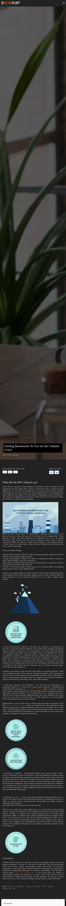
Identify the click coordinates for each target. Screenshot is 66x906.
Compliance (37, 886)
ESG (13, 888)
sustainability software (34, 689)
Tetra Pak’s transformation (25, 872)
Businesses (11, 886)
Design (50, 886)
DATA (44, 886)
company (28, 886)
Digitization (7, 888)
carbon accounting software (16, 705)
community (20, 886)
